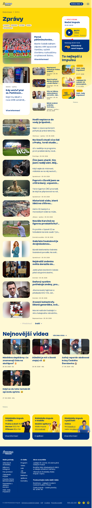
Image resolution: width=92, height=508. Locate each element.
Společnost (8, 28)
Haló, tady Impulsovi (6, 491)
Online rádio (75, 4)
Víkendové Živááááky (7, 464)
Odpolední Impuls (7, 475)
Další (37, 323)
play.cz (75, 429)
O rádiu (24, 460)
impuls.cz (71, 426)
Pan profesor (8, 472)
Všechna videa (59, 335)
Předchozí (27, 323)
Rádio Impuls (7, 12)
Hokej (29, 25)
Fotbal (21, 25)
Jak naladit (23, 472)
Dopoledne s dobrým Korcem (7, 485)
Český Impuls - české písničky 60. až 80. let (45, 488)
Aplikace (24, 478)
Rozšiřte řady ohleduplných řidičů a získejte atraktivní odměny (46, 468)
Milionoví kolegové (6, 468)
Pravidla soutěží (56, 503)
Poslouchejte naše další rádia (45, 480)
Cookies (47, 503)
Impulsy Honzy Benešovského (8, 480)
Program (83, 35)
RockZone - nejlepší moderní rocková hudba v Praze (44, 484)
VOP (42, 503)
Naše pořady (8, 460)
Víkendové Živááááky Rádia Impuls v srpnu (43, 473)
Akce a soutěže (39, 460)
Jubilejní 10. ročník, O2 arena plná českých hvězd (46, 464)
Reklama (24, 475)
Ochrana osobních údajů (30, 503)
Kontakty (24, 481)
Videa (23, 465)
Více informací (41, 59)
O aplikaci (39, 436)
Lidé (22, 468)
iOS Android (40, 429)
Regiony (14, 25)
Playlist (76, 35)
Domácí (6, 25)
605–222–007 (72, 503)
